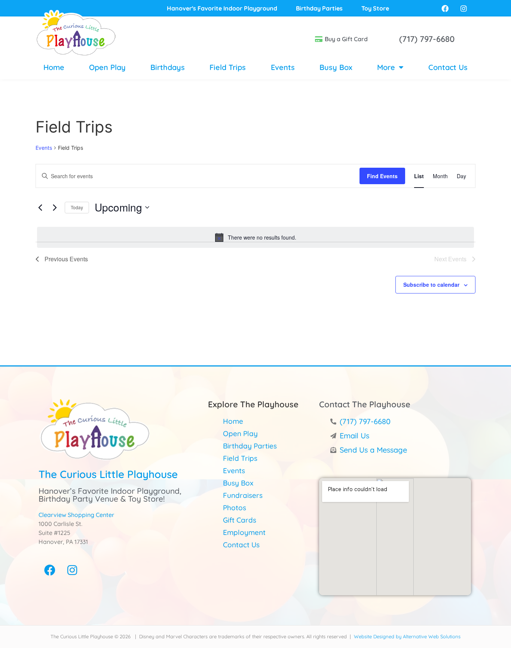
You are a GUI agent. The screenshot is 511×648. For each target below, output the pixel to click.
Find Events (382, 176)
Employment (244, 532)
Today (77, 207)
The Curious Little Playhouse (108, 474)
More (386, 67)
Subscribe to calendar (431, 284)
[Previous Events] (40, 207)
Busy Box (335, 67)
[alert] (255, 237)
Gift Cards (239, 519)
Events (283, 67)
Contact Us (448, 67)
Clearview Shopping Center (76, 514)
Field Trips (227, 67)
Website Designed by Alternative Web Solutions (407, 636)
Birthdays (167, 67)
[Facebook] (50, 570)
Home (53, 67)
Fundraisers (243, 495)
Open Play (107, 67)
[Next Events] (54, 207)
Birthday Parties (250, 445)
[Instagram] (72, 570)
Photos (234, 507)
